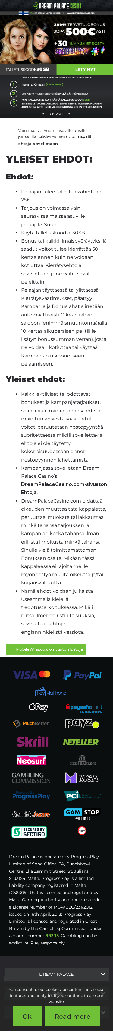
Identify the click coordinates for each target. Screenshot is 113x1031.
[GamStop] (82, 814)
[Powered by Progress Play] (31, 795)
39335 (52, 935)
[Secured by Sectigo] (29, 832)
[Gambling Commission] (31, 777)
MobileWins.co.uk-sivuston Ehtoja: (50, 649)
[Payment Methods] (31, 674)
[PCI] (82, 795)
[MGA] (82, 777)
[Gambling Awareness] (31, 814)
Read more (72, 1016)
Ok (27, 1016)
